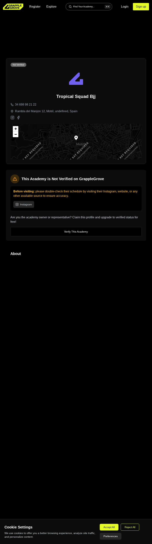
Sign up (141, 6)
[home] (13, 6)
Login (124, 6)
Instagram (26, 204)
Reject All (130, 527)
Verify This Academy (76, 231)
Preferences (110, 536)
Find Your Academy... (91, 6)
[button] (76, 138)
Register (34, 6)
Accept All (109, 527)
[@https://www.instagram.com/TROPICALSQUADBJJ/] (12, 117)
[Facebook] (18, 117)
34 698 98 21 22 (25, 104)
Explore (51, 6)
